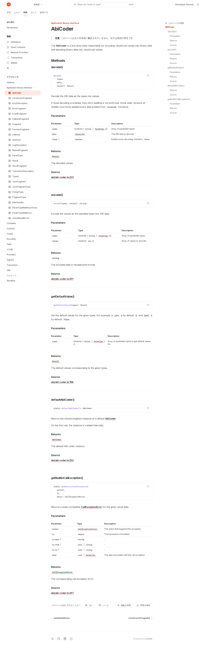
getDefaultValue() (176, 67)
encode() (172, 49)
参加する (44, 12)
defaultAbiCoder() (176, 85)
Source (173, 45)
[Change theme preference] (198, 4)
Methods (169, 27)
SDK (25, 12)
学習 (9, 12)
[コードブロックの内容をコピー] (148, 75)
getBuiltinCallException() (179, 99)
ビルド (17, 12)
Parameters (175, 36)
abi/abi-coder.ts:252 (62, 460)
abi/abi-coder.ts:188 (62, 382)
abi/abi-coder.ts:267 (62, 593)
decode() (172, 31)
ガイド (34, 12)
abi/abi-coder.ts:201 (62, 278)
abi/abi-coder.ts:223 (62, 177)
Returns (173, 40)
